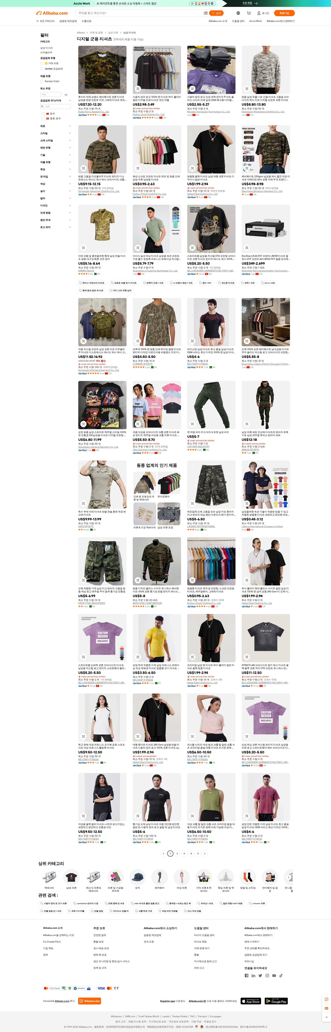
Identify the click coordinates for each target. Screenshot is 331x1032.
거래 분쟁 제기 (202, 948)
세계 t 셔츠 (249, 283)
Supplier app (167, 1001)
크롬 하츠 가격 (145, 911)
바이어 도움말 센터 (204, 935)
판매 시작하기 (251, 941)
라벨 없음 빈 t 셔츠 (52, 911)
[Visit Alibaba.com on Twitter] (260, 975)
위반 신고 (199, 967)
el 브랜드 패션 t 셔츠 (183, 283)
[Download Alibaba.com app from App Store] (250, 1001)
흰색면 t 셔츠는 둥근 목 (180, 903)
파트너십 (249, 961)
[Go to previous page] (163, 853)
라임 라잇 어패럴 (170, 911)
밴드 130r (207, 283)
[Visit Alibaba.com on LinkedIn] (253, 975)
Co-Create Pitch (52, 941)
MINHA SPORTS (250, 449)
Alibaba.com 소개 (53, 928)
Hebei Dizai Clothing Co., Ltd (202, 194)
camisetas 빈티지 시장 (87, 903)
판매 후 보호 (100, 954)
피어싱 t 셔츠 (207, 903)
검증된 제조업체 (152, 935)
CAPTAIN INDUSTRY (198, 446)
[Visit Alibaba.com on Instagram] (267, 975)
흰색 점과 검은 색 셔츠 (93, 290)
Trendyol (202, 1016)
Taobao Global (179, 1016)
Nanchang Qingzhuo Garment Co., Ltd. (262, 191)
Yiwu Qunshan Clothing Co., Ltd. (150, 449)
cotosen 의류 (258, 903)
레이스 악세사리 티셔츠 (93, 283)
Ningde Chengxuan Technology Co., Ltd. (208, 111)
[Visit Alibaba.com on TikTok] (281, 975)
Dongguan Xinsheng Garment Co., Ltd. (98, 370)
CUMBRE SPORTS (142, 364)
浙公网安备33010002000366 (222, 1026)
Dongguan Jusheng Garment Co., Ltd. (98, 447)
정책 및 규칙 (100, 967)
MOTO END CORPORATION (147, 603)
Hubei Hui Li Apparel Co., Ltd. (93, 111)
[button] (206, 13)
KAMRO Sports (86, 270)
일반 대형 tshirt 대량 (232, 903)
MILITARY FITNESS (197, 364)
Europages (215, 1016)
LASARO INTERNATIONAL (201, 526)
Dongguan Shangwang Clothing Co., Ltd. (263, 111)
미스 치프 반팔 (194, 911)
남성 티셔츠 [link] (129, 32)
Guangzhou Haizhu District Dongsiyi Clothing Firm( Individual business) (266, 364)
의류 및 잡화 (96, 32)
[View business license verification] (196, 1027)
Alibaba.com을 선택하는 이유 (58, 935)
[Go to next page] (205, 853)
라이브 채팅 (200, 941)
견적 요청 (149, 941)
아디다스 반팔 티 (121, 911)
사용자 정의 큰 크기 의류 (55, 903)
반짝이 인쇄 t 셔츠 (155, 283)
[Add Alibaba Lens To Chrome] (89, 1001)
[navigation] (55, 443)
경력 (45, 954)
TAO (192, 1016)
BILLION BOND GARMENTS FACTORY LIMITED (211, 270)
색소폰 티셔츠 (228, 283)
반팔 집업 (98, 911)
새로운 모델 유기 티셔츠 (125, 283)
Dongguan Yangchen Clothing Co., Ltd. (98, 191)
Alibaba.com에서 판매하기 (258, 935)
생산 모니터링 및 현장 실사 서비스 (111, 961)
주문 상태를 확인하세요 (257, 948)
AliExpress (116, 1016)
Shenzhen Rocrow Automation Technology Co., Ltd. (266, 270)
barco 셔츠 (270, 283)
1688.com (130, 1016)
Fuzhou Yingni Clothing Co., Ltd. (149, 194)
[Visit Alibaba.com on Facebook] (246, 975)
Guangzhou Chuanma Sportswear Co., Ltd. (155, 270)
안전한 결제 (99, 935)
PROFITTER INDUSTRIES (91, 603)
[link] (326, 999)
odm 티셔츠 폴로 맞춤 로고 (146, 903)
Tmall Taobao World (148, 1016)
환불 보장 (98, 941)
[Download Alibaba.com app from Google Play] (276, 1001)
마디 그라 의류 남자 (122, 290)
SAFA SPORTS (85, 526)
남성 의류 (113, 32)
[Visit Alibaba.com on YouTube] (274, 975)
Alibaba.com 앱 (197, 1001)
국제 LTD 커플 (77, 911)
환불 (196, 954)
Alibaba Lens (62, 1001)
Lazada (165, 1016)
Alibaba (81, 32)
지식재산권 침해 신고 (205, 961)
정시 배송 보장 (101, 948)
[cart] (249, 13)
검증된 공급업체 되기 (255, 954)
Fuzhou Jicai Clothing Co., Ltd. (149, 114)
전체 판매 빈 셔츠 (116, 903)
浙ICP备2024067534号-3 (253, 1026)
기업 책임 (48, 948)
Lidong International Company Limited (262, 526)
